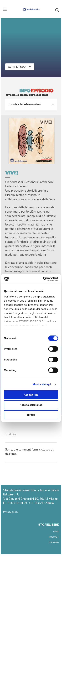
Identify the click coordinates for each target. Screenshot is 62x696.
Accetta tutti (31, 394)
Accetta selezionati (31, 404)
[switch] (53, 349)
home (56, 531)
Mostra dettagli (42, 384)
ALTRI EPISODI (17, 66)
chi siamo (54, 542)
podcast (54, 537)
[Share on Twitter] (10, 434)
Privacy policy (10, 512)
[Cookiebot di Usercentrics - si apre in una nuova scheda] (43, 279)
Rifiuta (31, 414)
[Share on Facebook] (6, 434)
